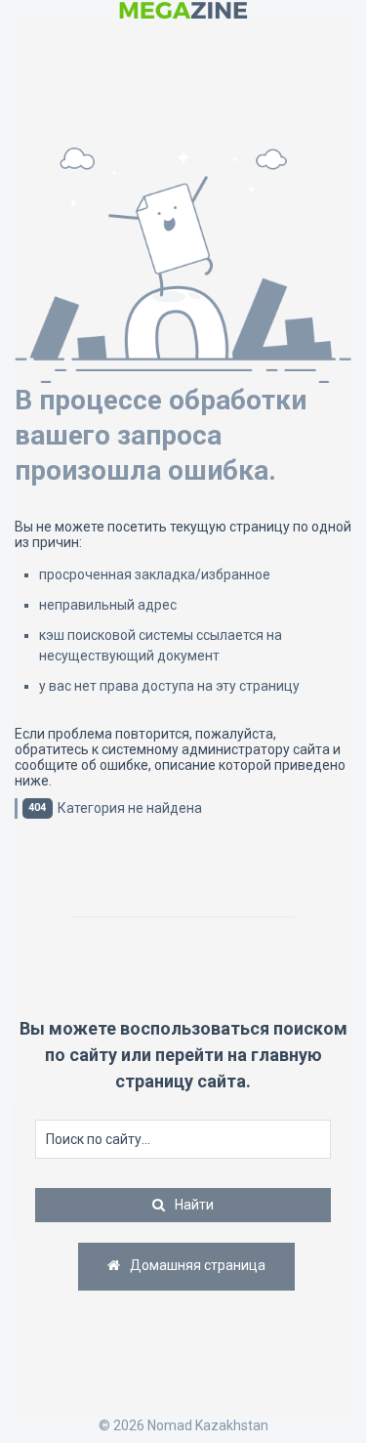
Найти (194, 1204)
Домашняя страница (196, 1265)
